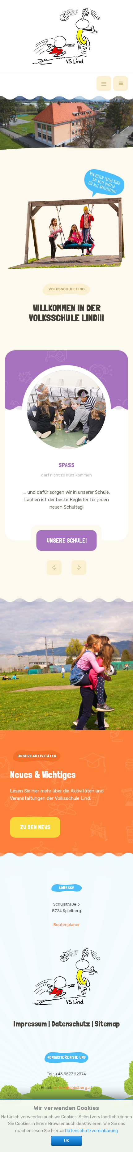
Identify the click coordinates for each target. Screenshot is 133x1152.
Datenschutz (70, 1023)
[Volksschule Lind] (66, 36)
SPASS (66, 465)
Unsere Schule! (67, 540)
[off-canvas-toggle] (104, 83)
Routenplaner (67, 924)
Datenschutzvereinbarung (91, 1130)
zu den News (35, 827)
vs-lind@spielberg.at (72, 1087)
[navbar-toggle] (120, 83)
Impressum (30, 1023)
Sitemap (107, 1023)
